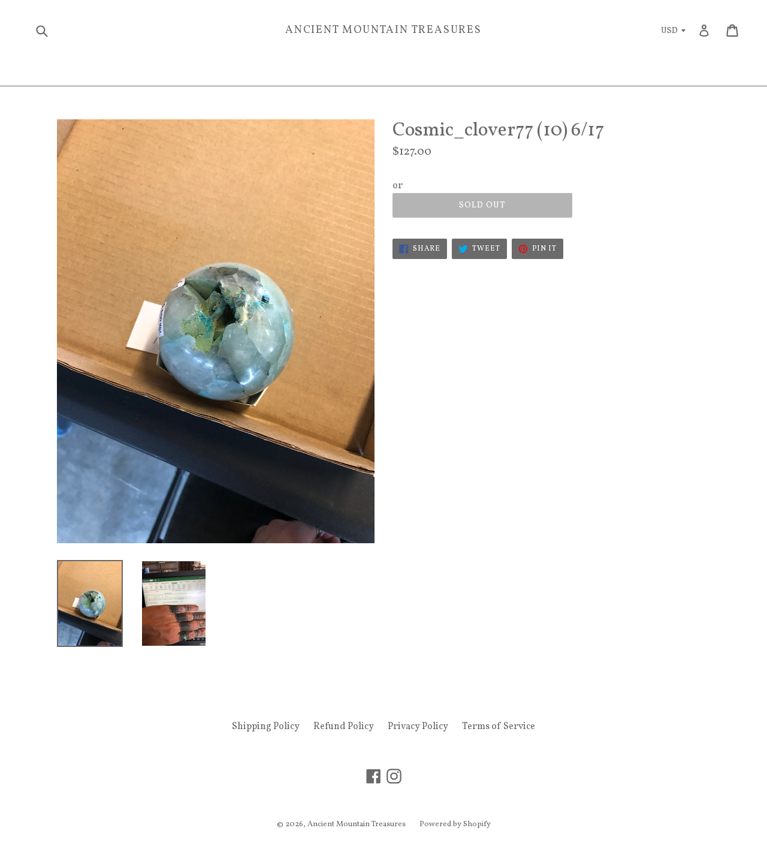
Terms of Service (498, 726)
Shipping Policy (266, 726)
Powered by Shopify (455, 824)
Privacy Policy (418, 726)
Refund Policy (343, 726)
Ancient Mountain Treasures (383, 30)
